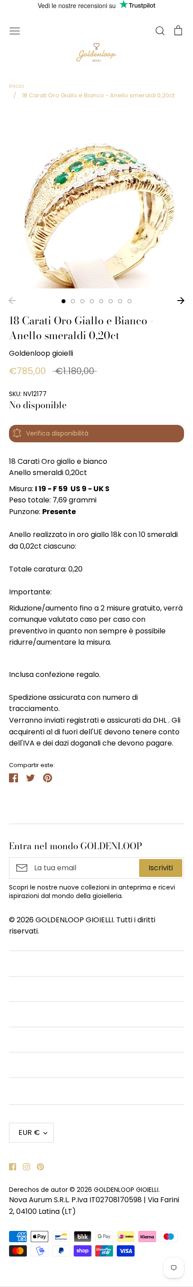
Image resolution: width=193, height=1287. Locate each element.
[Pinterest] (37, 1166)
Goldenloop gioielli (41, 353)
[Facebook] (9, 1166)
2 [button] (73, 301)
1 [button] (63, 301)
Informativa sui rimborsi (50, 1014)
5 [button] (101, 301)
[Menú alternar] (15, 30)
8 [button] (129, 301)
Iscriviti (161, 868)
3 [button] (82, 301)
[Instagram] (23, 1166)
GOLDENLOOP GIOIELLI (126, 1189)
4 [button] (92, 301)
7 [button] (120, 301)
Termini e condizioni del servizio (63, 989)
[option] (96, 200)
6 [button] (111, 301)
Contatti (24, 963)
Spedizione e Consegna (50, 1090)
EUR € (29, 1132)
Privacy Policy (33, 1039)
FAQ (16, 1065)
